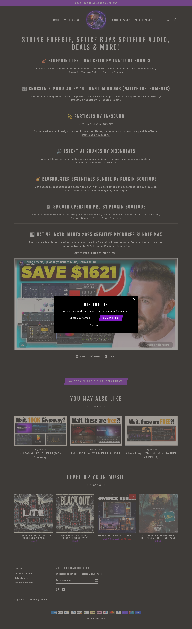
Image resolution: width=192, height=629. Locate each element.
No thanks (96, 324)
